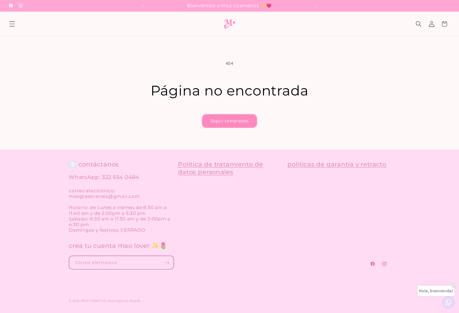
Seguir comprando (229, 121)
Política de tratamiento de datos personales (220, 168)
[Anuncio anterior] (143, 5)
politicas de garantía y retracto (336, 164)
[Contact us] (448, 302)
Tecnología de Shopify (124, 301)
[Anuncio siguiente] (316, 5)
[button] (12, 24)
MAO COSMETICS (93, 301)
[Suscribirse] (167, 263)
